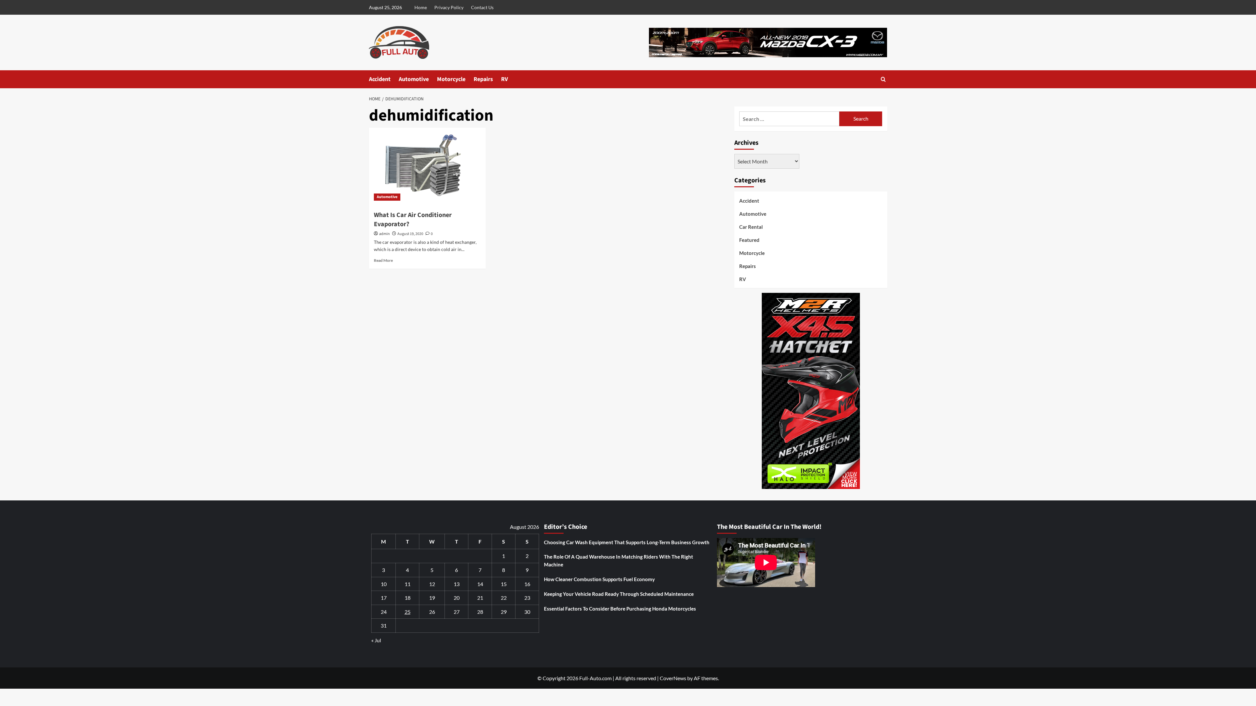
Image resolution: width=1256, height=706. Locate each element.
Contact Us (482, 7)
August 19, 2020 (410, 234)
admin (384, 234)
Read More (383, 260)
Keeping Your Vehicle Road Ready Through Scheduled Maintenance (619, 594)
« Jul (376, 640)
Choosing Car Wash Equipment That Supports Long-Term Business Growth (626, 542)
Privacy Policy (448, 7)
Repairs (483, 79)
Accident (380, 79)
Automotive (414, 79)
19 (432, 598)
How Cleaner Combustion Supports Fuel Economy (599, 579)
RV (504, 79)
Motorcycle (451, 79)
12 (432, 584)
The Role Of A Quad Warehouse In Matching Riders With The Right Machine (618, 560)
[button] (883, 79)
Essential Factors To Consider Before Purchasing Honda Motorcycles (620, 609)
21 (480, 598)
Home (420, 7)
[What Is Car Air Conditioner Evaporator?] (427, 167)
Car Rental (751, 227)
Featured (749, 240)
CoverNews (673, 678)
